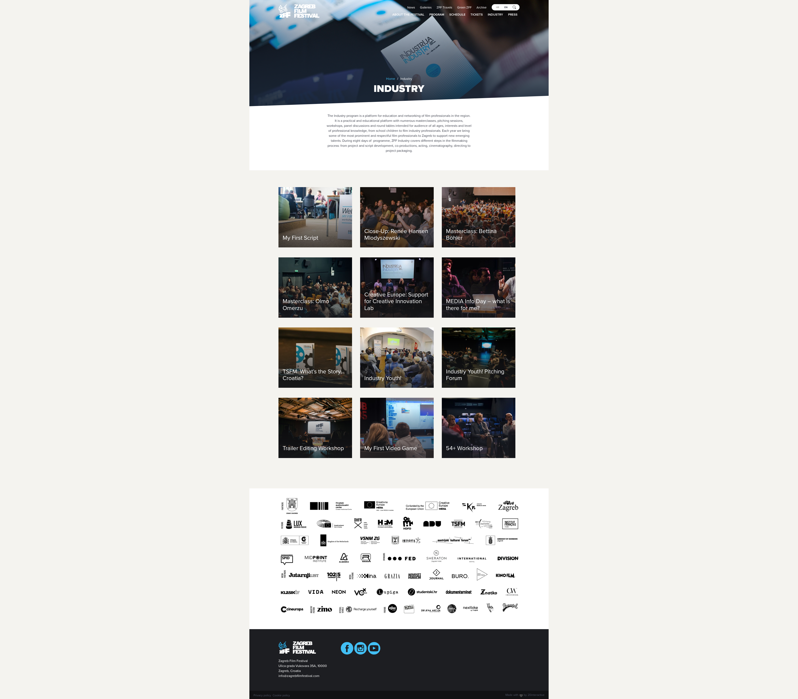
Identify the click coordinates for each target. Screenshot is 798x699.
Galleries (426, 7)
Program (436, 14)
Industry (495, 14)
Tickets (476, 14)
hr (497, 7)
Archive (481, 7)
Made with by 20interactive (524, 695)
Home (390, 79)
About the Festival (408, 14)
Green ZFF (464, 7)
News (411, 7)
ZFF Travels (444, 7)
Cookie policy (281, 695)
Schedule (457, 14)
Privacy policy (262, 695)
